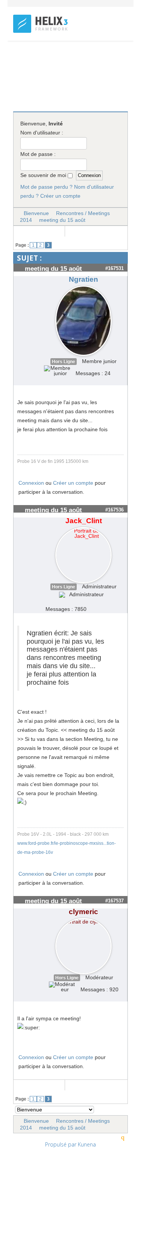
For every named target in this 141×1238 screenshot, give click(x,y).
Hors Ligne (63, 361)
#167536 (114, 510)
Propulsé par (61, 1144)
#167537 (114, 901)
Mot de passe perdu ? (46, 187)
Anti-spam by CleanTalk (57, 1216)
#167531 (114, 268)
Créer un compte (60, 196)
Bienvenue (36, 213)
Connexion (31, 483)
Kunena (87, 1144)
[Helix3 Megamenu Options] (125, 57)
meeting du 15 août (62, 220)
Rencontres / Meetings (83, 213)
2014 (26, 220)
